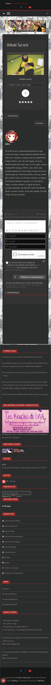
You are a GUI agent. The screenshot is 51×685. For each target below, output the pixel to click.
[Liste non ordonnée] (21, 230)
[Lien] (30, 230)
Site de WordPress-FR (9, 605)
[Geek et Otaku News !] (4, 13)
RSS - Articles (10, 481)
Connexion (42, 214)
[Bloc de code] (27, 230)
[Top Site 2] (3, 465)
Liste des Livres (10, 552)
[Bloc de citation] (24, 230)
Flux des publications (9, 594)
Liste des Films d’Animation (14, 537)
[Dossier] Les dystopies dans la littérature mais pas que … (28, 3)
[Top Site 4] (5, 465)
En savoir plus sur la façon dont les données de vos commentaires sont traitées (24, 286)
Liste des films (9, 531)
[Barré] (15, 230)
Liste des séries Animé (12, 521)
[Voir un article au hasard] (47, 13)
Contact (7, 563)
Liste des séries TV (11, 526)
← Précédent (11, 116)
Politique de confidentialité (13, 573)
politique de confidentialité (15, 270)
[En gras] (6, 230)
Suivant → (41, 123)
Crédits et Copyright (11, 568)
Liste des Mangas (10, 547)
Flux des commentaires (10, 599)
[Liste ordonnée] (18, 230)
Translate (19, 496)
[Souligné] (12, 230)
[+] (36, 230)
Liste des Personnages (12, 542)
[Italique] (9, 230)
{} (34, 230)
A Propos (7, 558)
